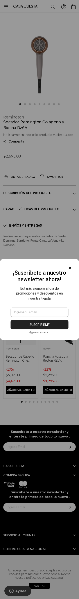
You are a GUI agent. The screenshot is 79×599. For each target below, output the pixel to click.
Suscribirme (39, 325)
